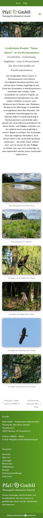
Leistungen (7, 461)
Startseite (6, 454)
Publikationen (8, 467)
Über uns (6, 458)
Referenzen (7, 464)
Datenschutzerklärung (12, 473)
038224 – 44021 (17, 437)
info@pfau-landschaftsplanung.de (23, 440)
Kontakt (5, 470)
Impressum (7, 476)
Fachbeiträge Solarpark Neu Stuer (31, 404)
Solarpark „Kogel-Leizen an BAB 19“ (11, 402)
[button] (39, 14)
